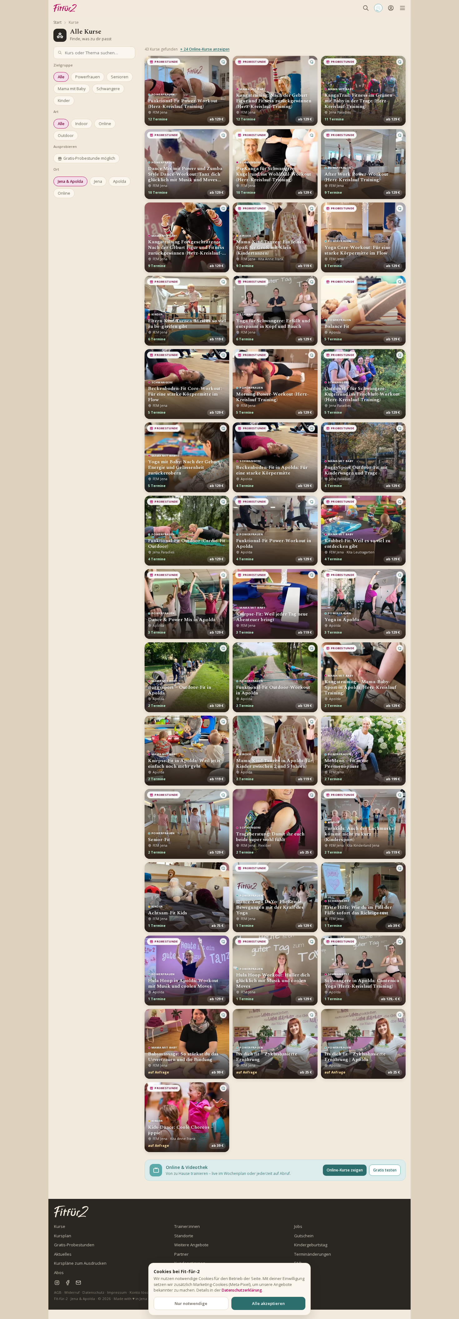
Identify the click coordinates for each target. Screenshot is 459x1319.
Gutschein (303, 1236)
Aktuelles (63, 1254)
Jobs (298, 1226)
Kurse (59, 1226)
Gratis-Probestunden (74, 1245)
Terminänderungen (312, 1254)
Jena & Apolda (70, 181)
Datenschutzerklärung (242, 1290)
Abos (59, 1272)
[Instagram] (57, 1283)
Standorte (183, 1236)
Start (57, 22)
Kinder (64, 100)
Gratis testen (385, 1170)
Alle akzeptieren (268, 1303)
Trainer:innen (187, 1226)
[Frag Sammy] (378, 8)
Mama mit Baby (72, 88)
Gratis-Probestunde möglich (89, 158)
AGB (58, 1292)
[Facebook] (68, 1283)
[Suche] (366, 8)
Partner (181, 1254)
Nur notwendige (191, 1303)
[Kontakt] (78, 1283)
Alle (61, 77)
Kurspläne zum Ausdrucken (80, 1263)
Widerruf (72, 1292)
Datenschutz (93, 1292)
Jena (98, 181)
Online (105, 123)
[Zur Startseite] (71, 1211)
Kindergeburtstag (310, 1245)
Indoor (81, 123)
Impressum (117, 1292)
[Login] (390, 8)
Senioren (119, 77)
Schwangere (108, 88)
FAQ (298, 1263)
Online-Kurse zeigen (345, 1170)
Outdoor (66, 135)
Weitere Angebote (191, 1245)
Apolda (119, 181)
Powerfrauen (87, 77)
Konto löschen (142, 1292)
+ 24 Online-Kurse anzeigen (205, 49)
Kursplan (62, 1236)
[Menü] (402, 8)
